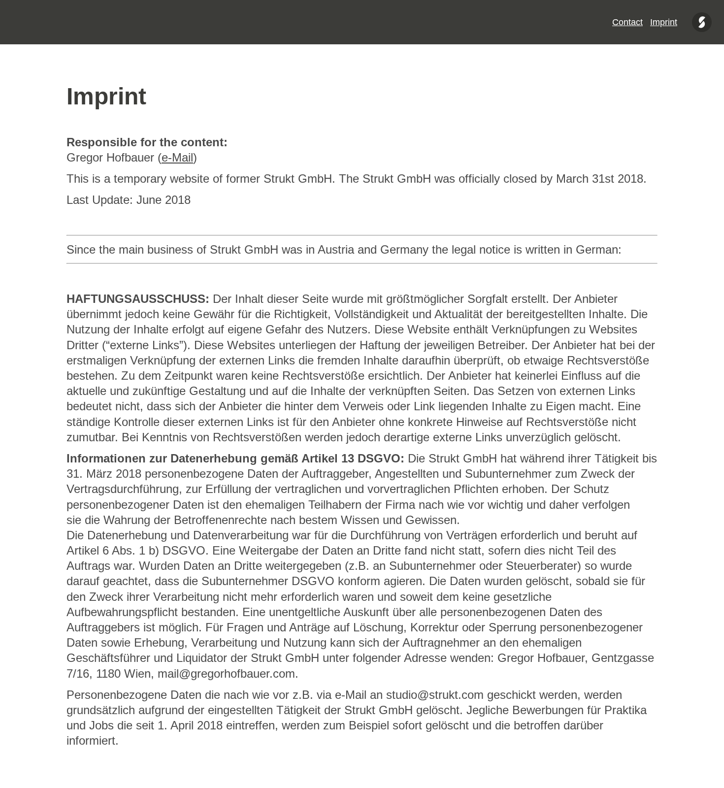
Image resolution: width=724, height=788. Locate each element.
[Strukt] (702, 22)
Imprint (663, 22)
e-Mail (177, 157)
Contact (627, 22)
